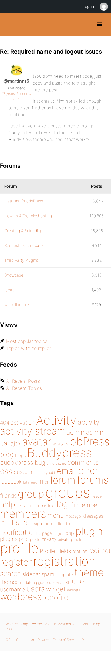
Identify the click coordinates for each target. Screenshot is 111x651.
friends (8, 495)
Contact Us (25, 640)
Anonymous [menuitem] (103, 6)
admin (76, 432)
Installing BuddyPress (23, 200)
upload (55, 582)
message (73, 516)
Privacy (43, 640)
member (88, 505)
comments (82, 462)
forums (93, 480)
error (88, 470)
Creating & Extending (23, 230)
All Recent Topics (24, 388)
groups (67, 492)
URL (66, 582)
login (66, 504)
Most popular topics (26, 341)
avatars (60, 444)
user (79, 581)
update (26, 582)
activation (23, 422)
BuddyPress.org (9, 24)
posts (35, 539)
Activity (56, 420)
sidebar (31, 574)
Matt (85, 624)
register (16, 562)
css (6, 471)
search (10, 573)
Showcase (13, 275)
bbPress (90, 441)
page (47, 533)
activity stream (32, 431)
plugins (8, 538)
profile (19, 548)
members (23, 513)
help (7, 504)
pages (59, 533)
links (51, 505)
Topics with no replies (29, 348)
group (31, 494)
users (35, 588)
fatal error (30, 482)
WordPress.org (17, 624)
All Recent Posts (23, 381)
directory (41, 472)
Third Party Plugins (21, 260)
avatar (36, 441)
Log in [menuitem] (88, 6)
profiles (79, 551)
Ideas (9, 289)
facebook (11, 482)
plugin (89, 531)
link (43, 506)
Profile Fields (55, 551)
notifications (20, 532)
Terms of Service (66, 640)
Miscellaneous (17, 304)
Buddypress (59, 452)
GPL (9, 640)
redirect (100, 550)
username (12, 589)
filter (44, 482)
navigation (39, 523)
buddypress (16, 462)
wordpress (21, 596)
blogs (20, 455)
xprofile (55, 597)
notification (61, 523)
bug (40, 462)
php (69, 533)
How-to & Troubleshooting (28, 215)
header (97, 496)
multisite (13, 522)
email (67, 471)
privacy (49, 539)
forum (62, 480)
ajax (16, 443)
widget (56, 589)
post (24, 539)
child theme (56, 463)
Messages (92, 516)
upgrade (41, 582)
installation (28, 505)
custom (23, 471)
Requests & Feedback (24, 245)
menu (56, 515)
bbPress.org (41, 624)
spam (48, 574)
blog (7, 454)
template (64, 574)
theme (89, 572)
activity (88, 422)
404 (4, 422)
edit (52, 472)
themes (9, 581)
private (64, 539)
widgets (73, 590)
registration (64, 561)
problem (78, 539)
